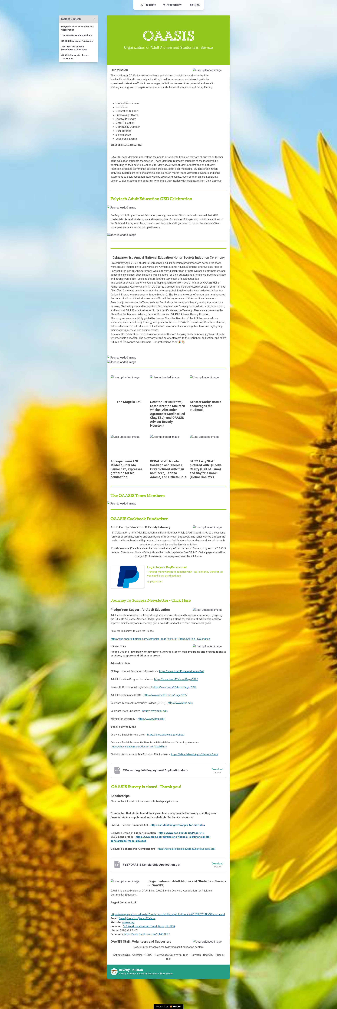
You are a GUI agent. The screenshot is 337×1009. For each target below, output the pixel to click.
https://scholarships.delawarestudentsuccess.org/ (187, 848)
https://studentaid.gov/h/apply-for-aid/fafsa (178, 825)
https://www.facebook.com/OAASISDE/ (147, 934)
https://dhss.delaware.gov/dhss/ (165, 734)
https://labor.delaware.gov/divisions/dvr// (194, 754)
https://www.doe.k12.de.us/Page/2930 (174, 687)
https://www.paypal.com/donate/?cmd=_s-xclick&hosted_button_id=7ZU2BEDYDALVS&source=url (168, 914)
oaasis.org (128, 922)
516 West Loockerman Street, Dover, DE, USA (149, 926)
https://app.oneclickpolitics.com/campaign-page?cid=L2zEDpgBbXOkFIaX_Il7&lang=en (160, 638)
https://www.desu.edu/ (155, 710)
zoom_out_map (222, 72)
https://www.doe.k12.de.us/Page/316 (181, 833)
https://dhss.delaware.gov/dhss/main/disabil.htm (139, 746)
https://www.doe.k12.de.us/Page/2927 (176, 679)
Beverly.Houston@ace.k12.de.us (137, 918)
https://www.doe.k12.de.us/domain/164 (181, 671)
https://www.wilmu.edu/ (151, 718)
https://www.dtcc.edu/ (180, 703)
